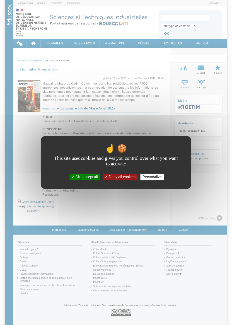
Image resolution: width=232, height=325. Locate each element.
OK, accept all (86, 177)
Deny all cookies (121, 177)
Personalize (152, 177)
